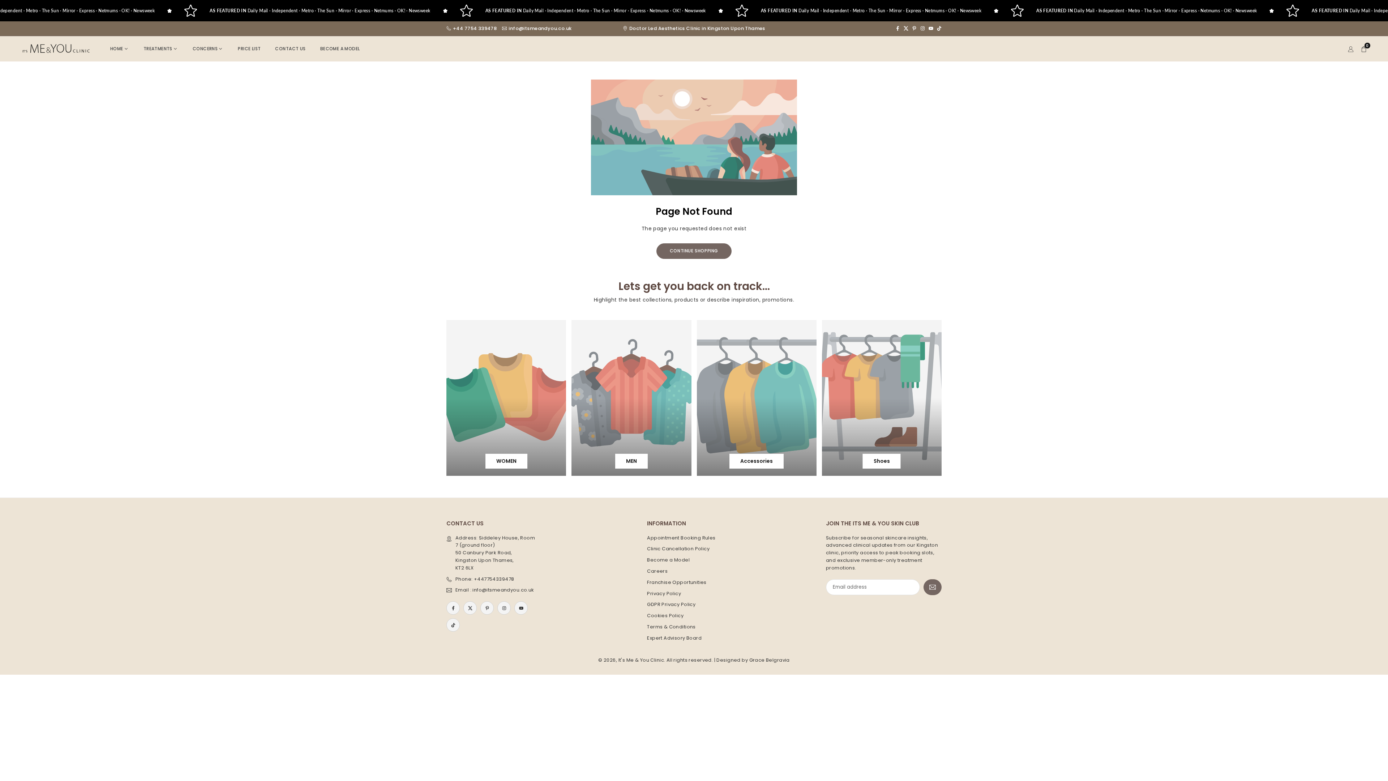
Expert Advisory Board (674, 638)
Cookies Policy (665, 615)
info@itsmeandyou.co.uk (540, 28)
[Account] (1350, 48)
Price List (249, 49)
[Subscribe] (933, 587)
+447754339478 (494, 579)
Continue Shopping (694, 251)
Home (116, 49)
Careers (657, 571)
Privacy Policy (664, 593)
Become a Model (340, 49)
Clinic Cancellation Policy (678, 548)
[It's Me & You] (56, 48)
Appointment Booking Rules (681, 537)
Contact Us (290, 49)
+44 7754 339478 (475, 28)
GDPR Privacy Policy (671, 604)
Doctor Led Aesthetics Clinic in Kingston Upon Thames (697, 28)
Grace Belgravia (769, 660)
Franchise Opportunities (677, 582)
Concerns (205, 49)
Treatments (157, 49)
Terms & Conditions (671, 626)
